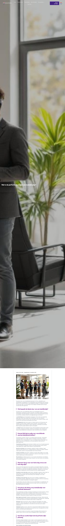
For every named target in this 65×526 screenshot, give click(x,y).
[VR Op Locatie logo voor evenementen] (7, 2)
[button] (54, 3)
